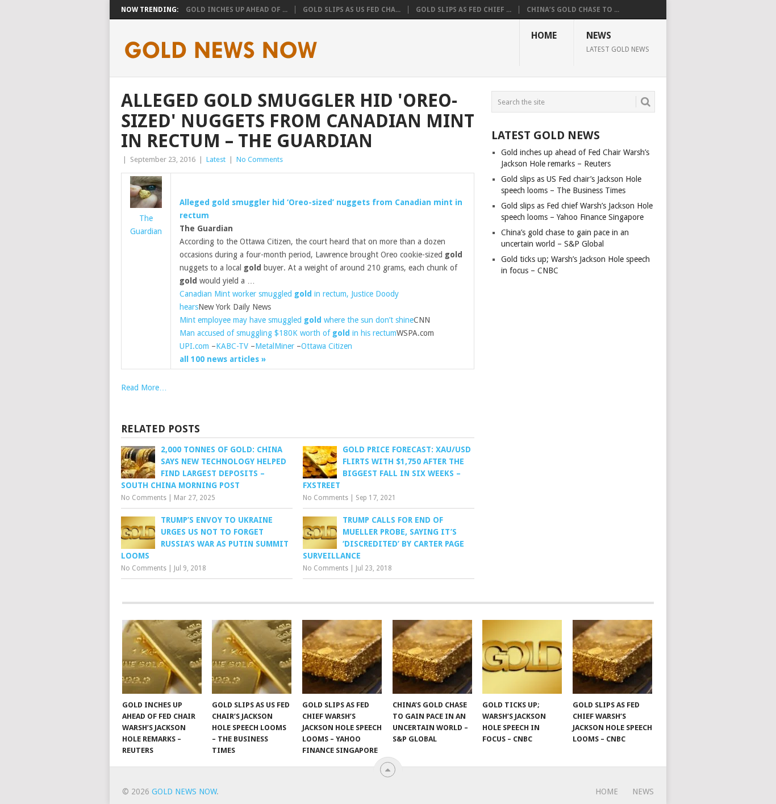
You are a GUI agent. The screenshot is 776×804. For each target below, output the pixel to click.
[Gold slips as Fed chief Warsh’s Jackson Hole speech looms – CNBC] (612, 657)
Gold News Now (184, 791)
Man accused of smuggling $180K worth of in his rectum (288, 333)
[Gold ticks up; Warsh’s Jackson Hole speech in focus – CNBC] (522, 657)
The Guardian (146, 225)
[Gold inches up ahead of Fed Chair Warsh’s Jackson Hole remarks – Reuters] (162, 657)
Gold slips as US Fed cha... (351, 10)
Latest (216, 159)
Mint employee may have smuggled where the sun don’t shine (297, 319)
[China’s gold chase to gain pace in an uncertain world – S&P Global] (432, 657)
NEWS (617, 41)
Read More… (144, 387)
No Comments (259, 159)
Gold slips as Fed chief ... (463, 10)
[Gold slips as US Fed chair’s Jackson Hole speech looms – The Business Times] (251, 657)
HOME (544, 35)
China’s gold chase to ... (573, 10)
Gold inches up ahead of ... (236, 10)
